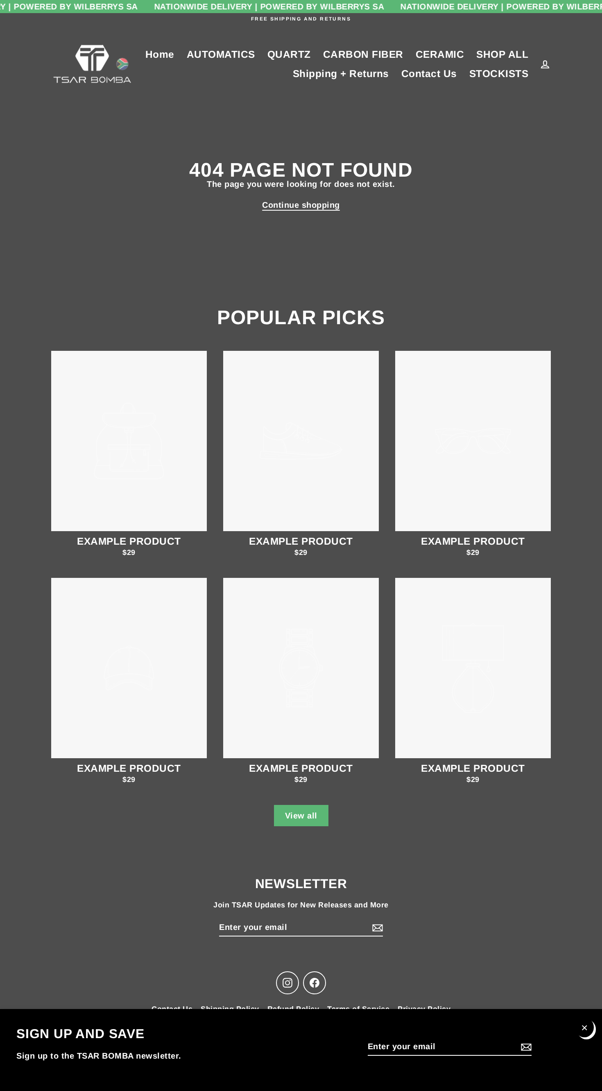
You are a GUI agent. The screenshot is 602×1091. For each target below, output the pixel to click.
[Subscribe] (525, 1047)
